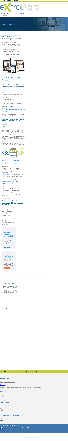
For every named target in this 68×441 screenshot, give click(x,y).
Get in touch (7, 268)
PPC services (6, 178)
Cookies (4, 427)
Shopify (5, 123)
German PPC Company (19, 431)
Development (9, 22)
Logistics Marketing (4, 388)
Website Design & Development (29, 380)
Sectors (2, 385)
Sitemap (17, 427)
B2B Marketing (12, 382)
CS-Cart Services (6, 219)
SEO (5, 380)
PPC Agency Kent (38, 431)
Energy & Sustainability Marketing (25, 387)
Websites (9, 13)
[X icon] (36, 371)
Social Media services (9, 181)
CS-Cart (5, 126)
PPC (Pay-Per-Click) (10, 380)
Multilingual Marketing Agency (25, 427)
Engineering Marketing (13, 387)
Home (3, 22)
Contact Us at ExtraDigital (5, 407)
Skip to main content (5, 0)
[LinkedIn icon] (26, 371)
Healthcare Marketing (4, 387)
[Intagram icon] (15, 371)
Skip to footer (14, 0)
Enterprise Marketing (36, 387)
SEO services (6, 174)
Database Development (8, 222)
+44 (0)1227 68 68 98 (6, 405)
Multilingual (15, 13)
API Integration (6, 224)
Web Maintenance (7, 220)
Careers (1, 410)
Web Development (7, 211)
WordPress (5, 213)
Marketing (2, 13)
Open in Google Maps (4, 399)
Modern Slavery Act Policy (11, 427)
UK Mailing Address (4, 408)
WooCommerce (7, 124)
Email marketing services (10, 186)
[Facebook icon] (5, 371)
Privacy (1, 427)
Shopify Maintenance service (29, 431)
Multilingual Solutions (4, 382)
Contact (27, 13)
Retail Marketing (11, 388)
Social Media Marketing (18, 380)
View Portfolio (7, 247)
